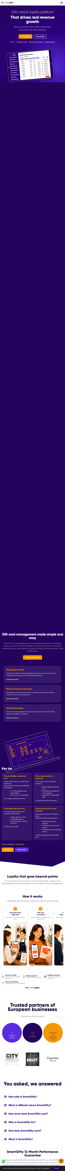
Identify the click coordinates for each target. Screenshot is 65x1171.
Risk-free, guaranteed (32, 657)
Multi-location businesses (36, 42)
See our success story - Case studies (13, 844)
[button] (61, 1161)
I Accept (56, 1168)
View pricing (40, 36)
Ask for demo (25, 36)
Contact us (7, 850)
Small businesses (50, 42)
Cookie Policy (45, 1168)
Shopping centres (22, 42)
